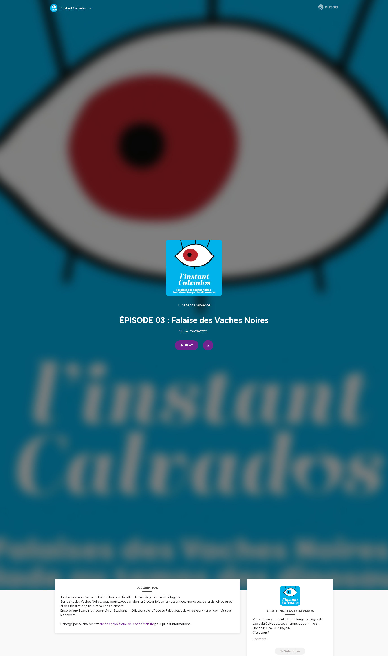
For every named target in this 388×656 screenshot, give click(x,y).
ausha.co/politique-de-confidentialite (126, 624)
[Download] (208, 345)
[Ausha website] (328, 7)
